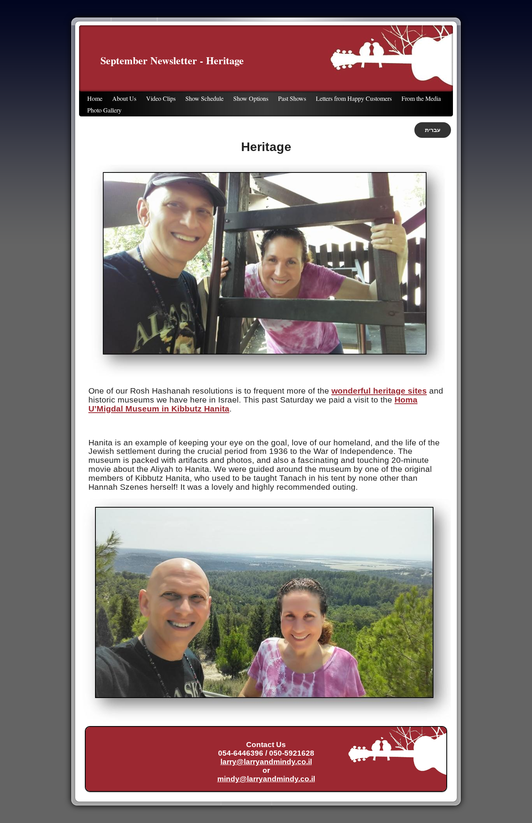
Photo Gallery (104, 110)
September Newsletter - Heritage (172, 60)
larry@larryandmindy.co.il (266, 762)
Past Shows (292, 98)
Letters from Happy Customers (354, 98)
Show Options (250, 98)
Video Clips (161, 98)
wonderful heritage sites (379, 391)
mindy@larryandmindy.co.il (266, 779)
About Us (124, 98)
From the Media (421, 98)
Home (94, 98)
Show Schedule (204, 98)
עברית (432, 130)
